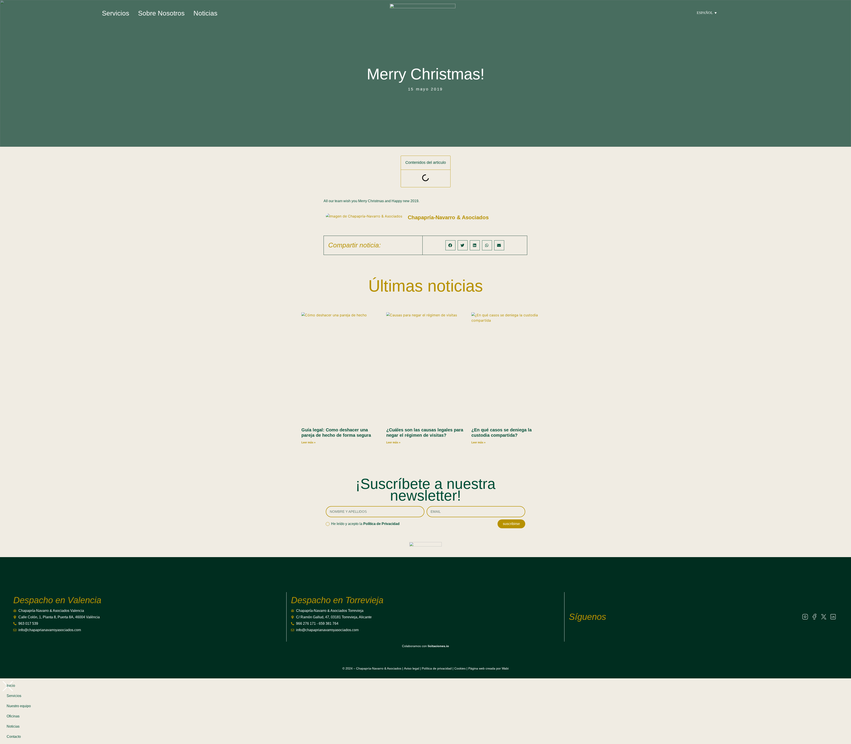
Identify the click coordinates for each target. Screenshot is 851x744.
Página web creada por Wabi (488, 668)
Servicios (115, 13)
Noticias (205, 13)
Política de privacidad (437, 668)
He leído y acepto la (365, 524)
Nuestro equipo (19, 706)
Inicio (11, 685)
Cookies (460, 668)
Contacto (14, 736)
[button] (450, 245)
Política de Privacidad (381, 524)
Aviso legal (411, 668)
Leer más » (308, 442)
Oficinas (13, 716)
